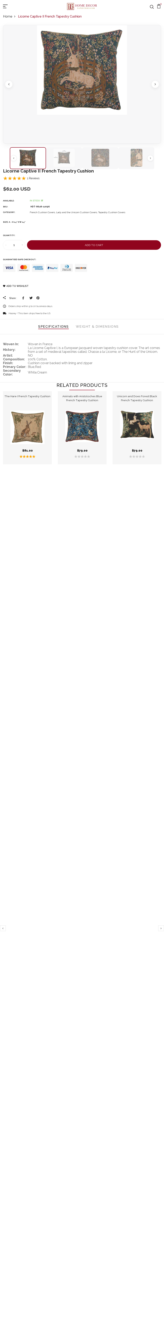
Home (7, 16)
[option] (82, 84)
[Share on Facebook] (23, 298)
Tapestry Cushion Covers (111, 212)
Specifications (53, 326)
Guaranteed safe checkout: (19, 259)
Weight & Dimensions (97, 326)
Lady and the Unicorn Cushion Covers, (77, 212)
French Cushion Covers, (43, 212)
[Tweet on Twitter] (30, 298)
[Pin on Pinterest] (37, 298)
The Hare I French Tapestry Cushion (27, 396)
